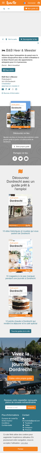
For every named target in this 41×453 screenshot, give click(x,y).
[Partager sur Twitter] (20, 158)
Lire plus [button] (24, 443)
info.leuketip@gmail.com (31, 420)
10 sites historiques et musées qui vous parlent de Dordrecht (20, 232)
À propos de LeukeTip (10, 418)
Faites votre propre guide (20, 378)
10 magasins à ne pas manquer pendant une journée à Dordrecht (20, 277)
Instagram (28, 427)
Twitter (27, 425)
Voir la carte (12, 39)
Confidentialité (7, 425)
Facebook (28, 423)
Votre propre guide (22, 146)
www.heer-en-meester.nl (10, 86)
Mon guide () (32, 8)
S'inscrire (31, 407)
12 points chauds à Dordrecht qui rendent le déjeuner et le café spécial (20, 322)
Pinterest (28, 430)
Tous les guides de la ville (20, 331)
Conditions (5, 423)
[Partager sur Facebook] (15, 158)
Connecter (32, 3)
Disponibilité (9, 70)
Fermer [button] (20, 449)
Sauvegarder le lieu (30, 39)
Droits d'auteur (7, 420)
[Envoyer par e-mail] (26, 158)
